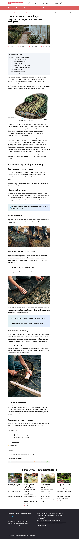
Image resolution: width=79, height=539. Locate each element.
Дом (25, 7)
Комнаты (18, 7)
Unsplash (23, 442)
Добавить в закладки (14, 445)
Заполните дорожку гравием (21, 73)
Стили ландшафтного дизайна (64, 485)
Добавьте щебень (18, 63)
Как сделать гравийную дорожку (20, 57)
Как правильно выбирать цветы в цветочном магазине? (52, 522)
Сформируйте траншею (20, 61)
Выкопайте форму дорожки (21, 59)
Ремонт (40, 7)
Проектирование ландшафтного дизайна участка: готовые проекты (29, 487)
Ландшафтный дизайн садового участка (46, 486)
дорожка (11, 450)
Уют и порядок (47, 7)
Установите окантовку (19, 69)
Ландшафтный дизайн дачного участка (21, 435)
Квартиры (10, 7)
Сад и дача (32, 7)
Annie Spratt (15, 442)
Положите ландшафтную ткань (22, 67)
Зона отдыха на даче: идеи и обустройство (14, 485)
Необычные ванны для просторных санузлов (49, 520)
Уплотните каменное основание (22, 65)
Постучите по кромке (19, 71)
